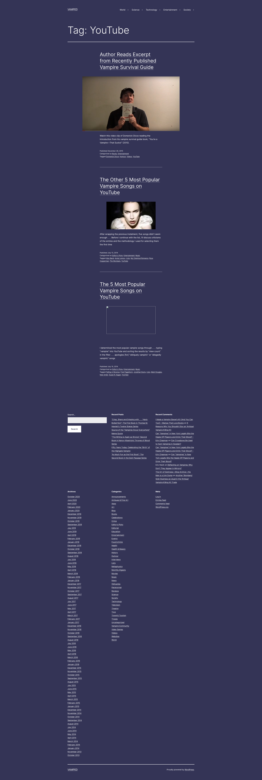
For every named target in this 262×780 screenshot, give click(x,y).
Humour (123, 156)
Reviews (115, 591)
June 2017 (72, 605)
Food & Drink (117, 542)
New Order (104, 375)
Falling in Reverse (113, 372)
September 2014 (75, 720)
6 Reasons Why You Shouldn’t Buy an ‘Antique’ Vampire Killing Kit (175, 426)
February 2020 (74, 507)
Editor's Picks (117, 255)
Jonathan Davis (140, 372)
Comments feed (162, 504)
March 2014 (73, 741)
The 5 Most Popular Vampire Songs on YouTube (122, 290)
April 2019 (72, 535)
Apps (114, 504)
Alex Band (110, 258)
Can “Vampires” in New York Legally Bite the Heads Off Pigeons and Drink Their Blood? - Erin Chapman (175, 437)
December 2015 (74, 668)
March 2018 (73, 573)
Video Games (117, 629)
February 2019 (74, 539)
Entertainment (170, 10)
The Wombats (115, 261)
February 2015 (74, 703)
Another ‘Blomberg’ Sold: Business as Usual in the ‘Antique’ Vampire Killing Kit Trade (174, 478)
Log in (158, 497)
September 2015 (75, 678)
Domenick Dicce (112, 156)
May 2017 (72, 608)
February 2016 (74, 661)
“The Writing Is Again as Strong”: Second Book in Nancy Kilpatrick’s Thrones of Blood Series (131, 440)
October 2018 (73, 549)
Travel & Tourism (119, 615)
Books (114, 154)
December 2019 (74, 514)
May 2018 (72, 566)
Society (187, 10)
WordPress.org (162, 507)
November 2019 (74, 518)
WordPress (189, 770)
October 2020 (74, 497)
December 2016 (74, 626)
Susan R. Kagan (115, 375)
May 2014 (72, 734)
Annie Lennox (120, 258)
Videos (129, 156)
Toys (114, 612)
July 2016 (72, 643)
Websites (115, 636)
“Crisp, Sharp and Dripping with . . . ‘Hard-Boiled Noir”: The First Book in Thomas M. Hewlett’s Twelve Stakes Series (130, 423)
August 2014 (73, 724)
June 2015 (72, 689)
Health (114, 545)
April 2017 (72, 612)
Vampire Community (120, 626)
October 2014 (74, 717)
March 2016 (73, 657)
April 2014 (72, 738)
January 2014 (73, 748)
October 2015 (73, 675)
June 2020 (72, 500)
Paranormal (116, 587)
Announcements (119, 497)
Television (116, 605)
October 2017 (73, 591)
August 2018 (73, 556)
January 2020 (74, 511)
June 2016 (72, 647)
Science (135, 10)
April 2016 (72, 654)
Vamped (73, 9)
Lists (128, 258)
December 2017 (74, 584)
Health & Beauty (118, 549)
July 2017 (72, 601)
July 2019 (72, 528)
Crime (114, 521)
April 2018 (72, 570)
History (115, 553)
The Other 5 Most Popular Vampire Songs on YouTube (130, 186)
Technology (151, 10)
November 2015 (74, 671)
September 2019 (75, 525)
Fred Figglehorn (127, 372)
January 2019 (73, 542)
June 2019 (72, 531)
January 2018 (73, 580)
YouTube (136, 156)
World (122, 10)
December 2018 (74, 545)
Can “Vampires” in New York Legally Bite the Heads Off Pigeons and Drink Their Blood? (175, 457)
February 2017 (74, 619)
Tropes (115, 619)
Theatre (115, 608)
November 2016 (74, 629)
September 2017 (75, 594)
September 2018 (75, 553)
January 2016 (73, 664)
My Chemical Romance (139, 258)
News (114, 580)
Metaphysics (117, 566)
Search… (71, 415)
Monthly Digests (119, 570)
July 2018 (72, 559)
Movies (115, 573)
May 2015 (72, 692)
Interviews (116, 559)
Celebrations (117, 518)
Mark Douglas (156, 372)
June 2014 (72, 731)
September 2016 (75, 636)
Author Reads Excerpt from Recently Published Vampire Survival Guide (128, 60)
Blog (113, 511)
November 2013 (74, 752)
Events (114, 539)
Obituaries (116, 584)
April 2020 (72, 504)
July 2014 (72, 727)
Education (116, 531)
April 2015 (72, 696)
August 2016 (73, 640)
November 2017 (74, 587)
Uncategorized (118, 622)
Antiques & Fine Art (120, 500)
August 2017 (73, 598)
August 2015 (73, 682)
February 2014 (74, 745)
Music (138, 255)
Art (113, 507)
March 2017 (73, 615)
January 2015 (73, 706)
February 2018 (74, 577)
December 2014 (74, 710)
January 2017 (73, 622)
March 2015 (73, 699)
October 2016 (73, 633)
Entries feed (161, 500)
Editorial (115, 528)
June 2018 (72, 563)
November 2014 (74, 713)
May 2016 (72, 650)
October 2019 (73, 521)
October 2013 (73, 755)
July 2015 (72, 685)
